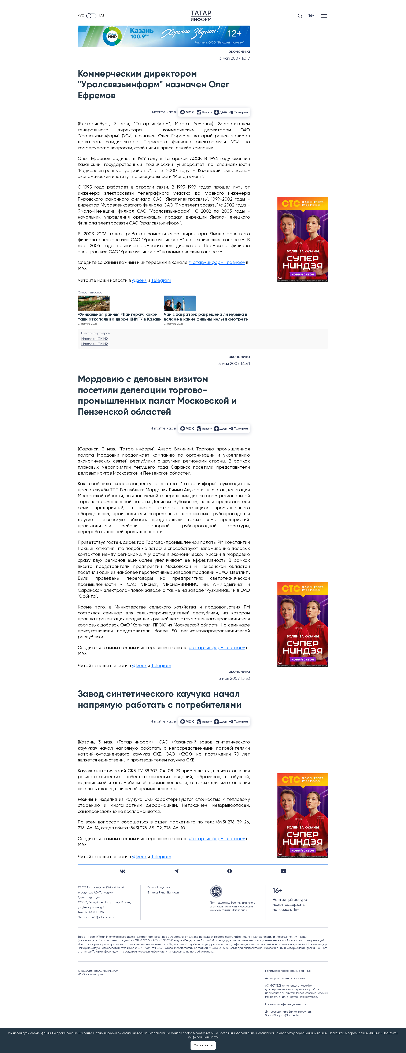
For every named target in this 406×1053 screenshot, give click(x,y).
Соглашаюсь (203, 1045)
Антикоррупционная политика (285, 978)
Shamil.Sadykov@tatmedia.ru (283, 1015)
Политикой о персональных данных (354, 1033)
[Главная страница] (201, 16)
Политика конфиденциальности (285, 1004)
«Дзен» (139, 280)
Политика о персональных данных (288, 971)
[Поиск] (300, 16)
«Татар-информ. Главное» (217, 262)
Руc (81, 15)
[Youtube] (283, 871)
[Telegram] (176, 871)
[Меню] (324, 16)
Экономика (239, 52)
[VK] (122, 871)
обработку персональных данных (303, 1033)
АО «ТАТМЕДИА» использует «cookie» (288, 985)
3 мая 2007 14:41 (234, 364)
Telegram (161, 280)
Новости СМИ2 (94, 339)
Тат (101, 15)
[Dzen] (229, 871)
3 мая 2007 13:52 (234, 678)
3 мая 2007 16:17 (234, 58)
